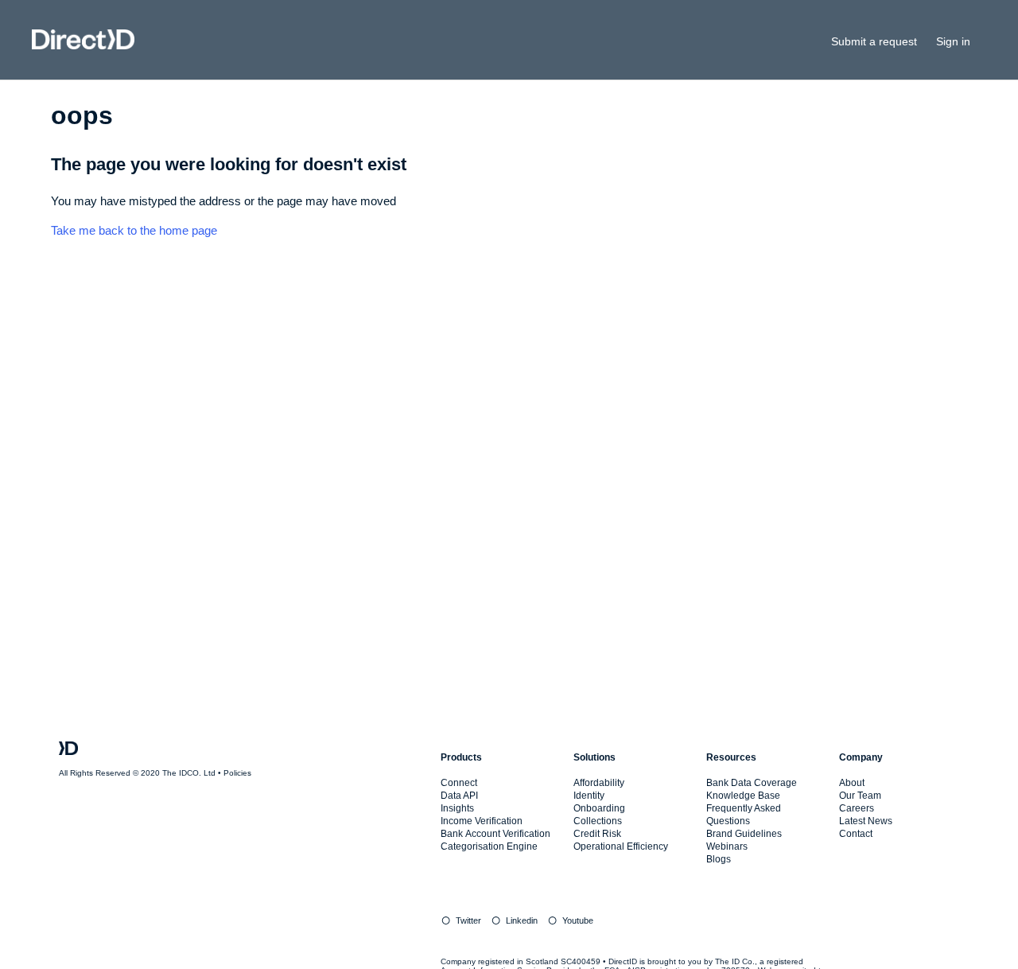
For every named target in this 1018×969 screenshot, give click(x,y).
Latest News (865, 821)
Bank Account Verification (495, 833)
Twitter (468, 920)
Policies (237, 773)
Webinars (727, 846)
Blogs (718, 859)
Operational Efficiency (620, 846)
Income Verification (482, 821)
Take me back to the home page (134, 230)
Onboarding (599, 808)
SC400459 (580, 961)
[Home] (83, 45)
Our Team (860, 795)
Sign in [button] (953, 41)
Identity (588, 795)
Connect (459, 782)
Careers (856, 808)
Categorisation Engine (489, 846)
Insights (457, 808)
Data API (459, 795)
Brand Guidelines (744, 833)
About (852, 782)
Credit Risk (597, 833)
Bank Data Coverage (751, 782)
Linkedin (522, 920)
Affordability (598, 782)
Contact (855, 833)
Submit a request (874, 41)
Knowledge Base (743, 795)
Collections (597, 821)
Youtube (577, 920)
